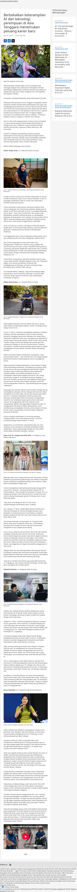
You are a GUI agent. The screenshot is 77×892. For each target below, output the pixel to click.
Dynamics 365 (31, 877)
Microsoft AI (4, 877)
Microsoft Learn (39, 879)
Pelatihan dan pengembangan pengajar (13, 875)
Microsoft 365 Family (59, 869)
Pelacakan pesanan (53, 871)
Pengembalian (41, 871)
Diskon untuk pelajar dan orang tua (40, 875)
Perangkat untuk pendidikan (10, 873)
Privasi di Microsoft (37, 883)
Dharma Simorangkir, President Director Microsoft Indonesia (63, 81)
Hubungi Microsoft (26, 889)
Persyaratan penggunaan (57, 889)
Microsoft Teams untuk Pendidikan (32, 873)
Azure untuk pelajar (59, 875)
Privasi (36, 889)
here (21, 81)
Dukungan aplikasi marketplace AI (57, 879)
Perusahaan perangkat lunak (56, 881)
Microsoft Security (15, 877)
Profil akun (23, 871)
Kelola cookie (43, 889)
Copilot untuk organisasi (8, 869)
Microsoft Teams (11, 879)
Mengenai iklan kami (7, 891)
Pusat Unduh (31, 871)
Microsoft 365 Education (52, 873)
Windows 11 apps (12, 871)
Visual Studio (70, 881)
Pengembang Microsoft (25, 879)
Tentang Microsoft (11, 883)
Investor (47, 883)
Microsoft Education (67, 871)
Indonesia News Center (61, 22)
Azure (24, 877)
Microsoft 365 (46, 869)
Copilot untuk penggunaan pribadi (29, 869)
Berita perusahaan (23, 883)
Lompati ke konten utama (9, 1)
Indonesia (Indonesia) (7, 885)
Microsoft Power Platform (37, 881)
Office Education (67, 873)
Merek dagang (71, 889)
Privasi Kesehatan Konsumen (10, 889)
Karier (2, 883)
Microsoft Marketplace (20, 881)
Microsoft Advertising (54, 877)
